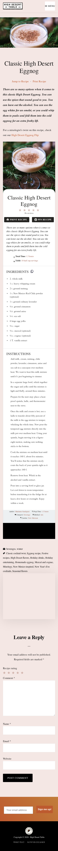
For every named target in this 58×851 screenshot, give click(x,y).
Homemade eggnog (24, 562)
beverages (11, 548)
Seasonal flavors (20, 571)
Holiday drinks (37, 557)
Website (7, 758)
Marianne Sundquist (22, 511)
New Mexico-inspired (23, 566)
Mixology (7, 566)
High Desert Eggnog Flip (25, 135)
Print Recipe (39, 81)
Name (7, 724)
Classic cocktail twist (16, 553)
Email (7, 741)
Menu (51, 6)
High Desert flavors (20, 557)
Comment (9, 678)
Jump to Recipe (20, 81)
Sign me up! (44, 809)
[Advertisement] (29, 596)
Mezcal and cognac (44, 562)
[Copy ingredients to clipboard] (32, 271)
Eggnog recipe (34, 553)
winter (20, 548)
